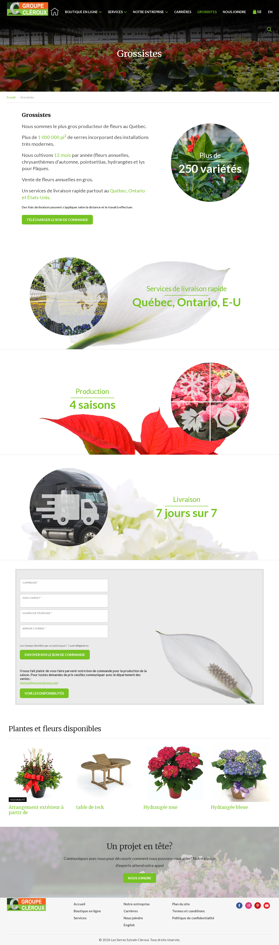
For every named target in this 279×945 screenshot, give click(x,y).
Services (115, 12)
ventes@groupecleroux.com (39, 683)
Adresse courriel (34, 628)
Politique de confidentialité (193, 918)
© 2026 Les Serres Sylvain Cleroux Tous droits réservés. (139, 940)
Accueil (11, 97)
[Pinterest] (257, 905)
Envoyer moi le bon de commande (55, 655)
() (259, 11)
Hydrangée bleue (229, 807)
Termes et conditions (188, 911)
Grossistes (207, 12)
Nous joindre (234, 12)
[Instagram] (248, 905)
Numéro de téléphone (37, 613)
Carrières (182, 12)
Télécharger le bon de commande (57, 220)
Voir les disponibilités (44, 693)
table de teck (90, 807)
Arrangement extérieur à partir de (36, 810)
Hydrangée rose (160, 807)
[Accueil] (28, 9)
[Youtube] (266, 905)
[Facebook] (239, 905)
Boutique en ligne (81, 12)
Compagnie (30, 582)
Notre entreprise (148, 12)
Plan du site (181, 904)
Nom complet (32, 597)
